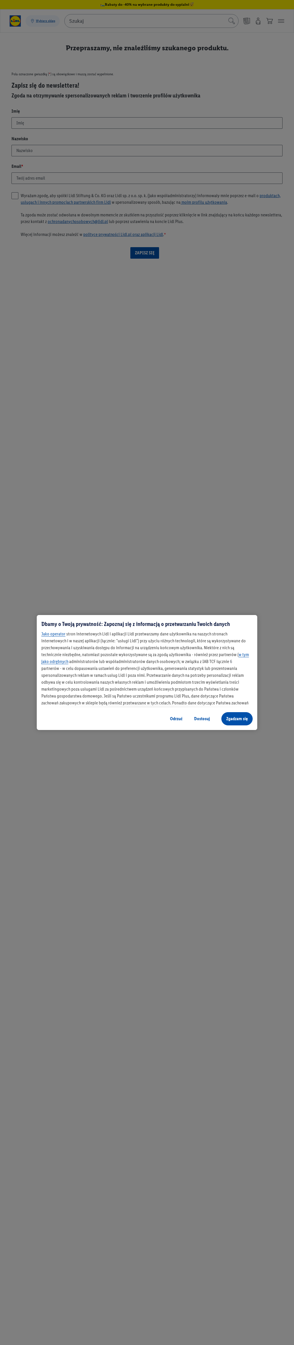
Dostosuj (202, 718)
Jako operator (53, 634)
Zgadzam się (237, 718)
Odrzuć (176, 718)
